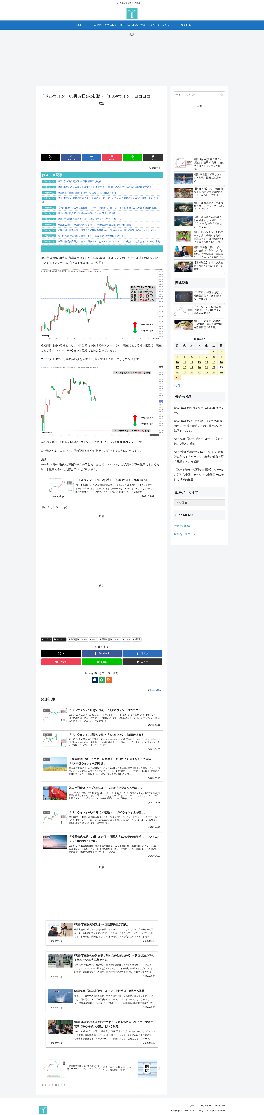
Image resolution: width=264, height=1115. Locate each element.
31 (177, 377)
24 (177, 372)
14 (206, 362)
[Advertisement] (132, 58)
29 (213, 372)
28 (206, 372)
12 (191, 362)
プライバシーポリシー (200, 1105)
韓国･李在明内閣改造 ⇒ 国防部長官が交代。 (199, 410)
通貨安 (105, 639)
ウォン (127, 639)
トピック (47, 639)
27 (199, 372)
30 (221, 372)
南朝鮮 (94, 639)
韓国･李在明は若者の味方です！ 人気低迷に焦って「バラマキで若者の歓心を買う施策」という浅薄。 (199, 456)
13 (199, 362)
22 (213, 367)
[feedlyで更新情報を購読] (102, 680)
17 (177, 367)
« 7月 (177, 385)
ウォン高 (83, 639)
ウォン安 (116, 639)
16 (221, 362)
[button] (153, 157)
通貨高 (138, 639)
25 (184, 372)
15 (213, 362)
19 (191, 367)
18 (184, 367)
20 (199, 367)
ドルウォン (61, 639)
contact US (220, 1105)
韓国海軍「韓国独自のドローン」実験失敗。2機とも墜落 (199, 441)
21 (206, 367)
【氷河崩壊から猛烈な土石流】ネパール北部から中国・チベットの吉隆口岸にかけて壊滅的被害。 (199, 474)
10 (177, 362)
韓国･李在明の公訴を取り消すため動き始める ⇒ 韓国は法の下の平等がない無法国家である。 (198, 425)
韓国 (73, 639)
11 (184, 362)
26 (191, 372)
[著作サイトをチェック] (95, 680)
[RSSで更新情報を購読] (109, 680)
